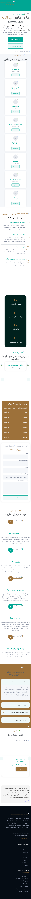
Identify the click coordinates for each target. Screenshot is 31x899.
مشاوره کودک (15, 143)
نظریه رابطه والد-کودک (18, 764)
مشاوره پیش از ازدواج (15, 124)
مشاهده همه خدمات (15, 46)
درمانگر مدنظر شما (23, 474)
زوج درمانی (15, 106)
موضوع (26, 467)
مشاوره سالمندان (15, 198)
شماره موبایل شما (23, 460)
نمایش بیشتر (25, 800)
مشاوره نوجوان (15, 88)
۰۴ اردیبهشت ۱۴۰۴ (21, 761)
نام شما (26, 453)
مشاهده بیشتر (15, 74)
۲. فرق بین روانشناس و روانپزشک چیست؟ (20, 704)
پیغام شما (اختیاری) (23, 480)
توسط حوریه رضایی (21, 759)
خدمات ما (25, 852)
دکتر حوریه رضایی (15, 365)
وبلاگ (26, 865)
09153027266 (23, 838)
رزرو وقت (25, 857)
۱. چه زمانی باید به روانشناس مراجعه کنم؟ (20, 681)
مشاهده (21, 769)
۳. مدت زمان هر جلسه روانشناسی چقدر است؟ (19, 712)
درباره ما (25, 849)
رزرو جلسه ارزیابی (15, 39)
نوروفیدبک (15, 161)
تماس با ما (25, 860)
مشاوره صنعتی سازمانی (15, 179)
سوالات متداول (24, 862)
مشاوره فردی (15, 69)
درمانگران (25, 854)
